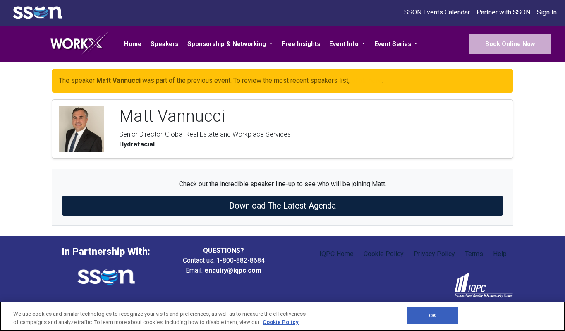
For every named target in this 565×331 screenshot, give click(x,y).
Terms (474, 254)
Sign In (547, 12)
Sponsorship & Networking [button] (227, 44)
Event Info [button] (344, 44)
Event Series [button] (393, 44)
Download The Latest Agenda (282, 206)
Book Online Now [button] (510, 44)
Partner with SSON (503, 12)
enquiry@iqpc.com (232, 270)
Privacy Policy (434, 254)
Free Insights (301, 44)
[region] (282, 316)
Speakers (164, 44)
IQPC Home (336, 254)
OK (432, 315)
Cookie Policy (384, 254)
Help (500, 254)
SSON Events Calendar (437, 12)
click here (366, 80)
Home (132, 44)
